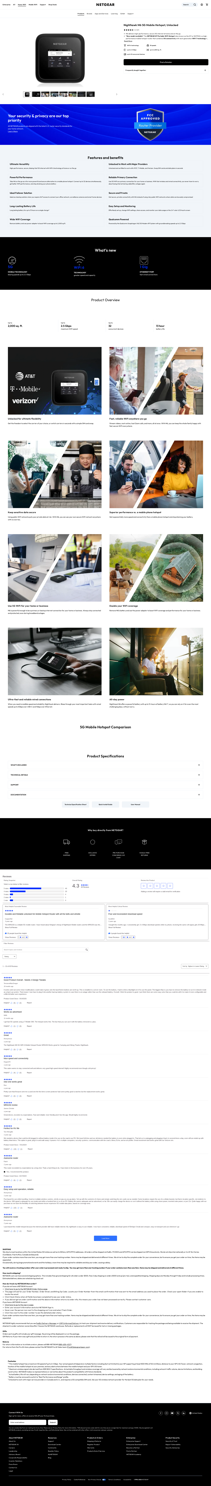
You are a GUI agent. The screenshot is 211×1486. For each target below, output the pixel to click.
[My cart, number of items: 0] (207, 4)
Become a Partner (133, 1448)
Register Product (93, 1444)
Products (81, 14)
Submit (53, 1422)
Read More (128, 41)
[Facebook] (161, 1413)
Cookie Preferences (79, 1479)
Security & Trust (171, 1441)
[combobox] (190, 5)
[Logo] (105, 4)
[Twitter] (178, 1413)
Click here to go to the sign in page (19, 1305)
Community (52, 1448)
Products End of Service (96, 1451)
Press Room (13, 1464)
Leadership (13, 1451)
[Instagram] (166, 1413)
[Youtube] (172, 1413)
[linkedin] (184, 1413)
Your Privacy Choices (94, 1479)
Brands (89, 14)
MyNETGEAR (53, 1454)
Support (131, 14)
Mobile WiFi (33, 5)
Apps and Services (101, 14)
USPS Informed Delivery (69, 1323)
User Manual (135, 804)
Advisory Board (14, 1454)
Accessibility (127, 1479)
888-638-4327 (65, 1344)
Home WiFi (22, 5)
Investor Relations (15, 1461)
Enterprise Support (133, 1441)
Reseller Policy (53, 1451)
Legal (11, 1471)
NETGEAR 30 (14, 1444)
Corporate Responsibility (18, 1458)
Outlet (122, 14)
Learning (114, 14)
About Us (12, 1441)
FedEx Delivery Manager (46, 1323)
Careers (12, 1448)
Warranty (90, 1448)
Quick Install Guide (105, 804)
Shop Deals (52, 5)
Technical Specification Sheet (75, 804)
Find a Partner (131, 1451)
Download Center (54, 1444)
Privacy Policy (66, 1479)
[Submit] (194, 4)
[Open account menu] (201, 5)
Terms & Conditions (114, 1479)
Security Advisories (173, 1448)
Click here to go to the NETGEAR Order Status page (26, 1289)
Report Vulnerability (173, 1444)
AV (14, 5)
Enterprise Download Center (137, 1444)
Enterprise (6, 5)
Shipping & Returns (94, 1441)
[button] (4, 95)
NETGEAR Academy (133, 1454)
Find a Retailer (166, 62)
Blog (49, 1458)
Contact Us (13, 1468)
